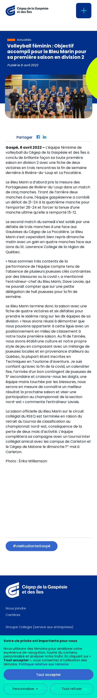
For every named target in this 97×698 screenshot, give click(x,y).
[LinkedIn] (44, 137)
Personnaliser (25, 689)
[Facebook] (38, 137)
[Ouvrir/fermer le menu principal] (83, 10)
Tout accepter (48, 674)
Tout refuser (72, 689)
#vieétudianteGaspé (31, 546)
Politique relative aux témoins (44, 664)
